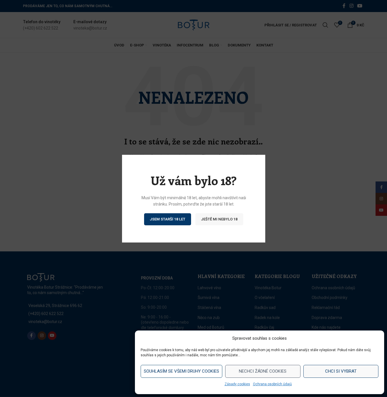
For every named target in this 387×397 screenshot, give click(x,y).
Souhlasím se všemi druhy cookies (181, 371)
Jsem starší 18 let (167, 219)
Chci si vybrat (341, 371)
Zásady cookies (237, 384)
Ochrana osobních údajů (272, 384)
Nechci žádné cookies (262, 371)
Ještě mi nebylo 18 (219, 219)
